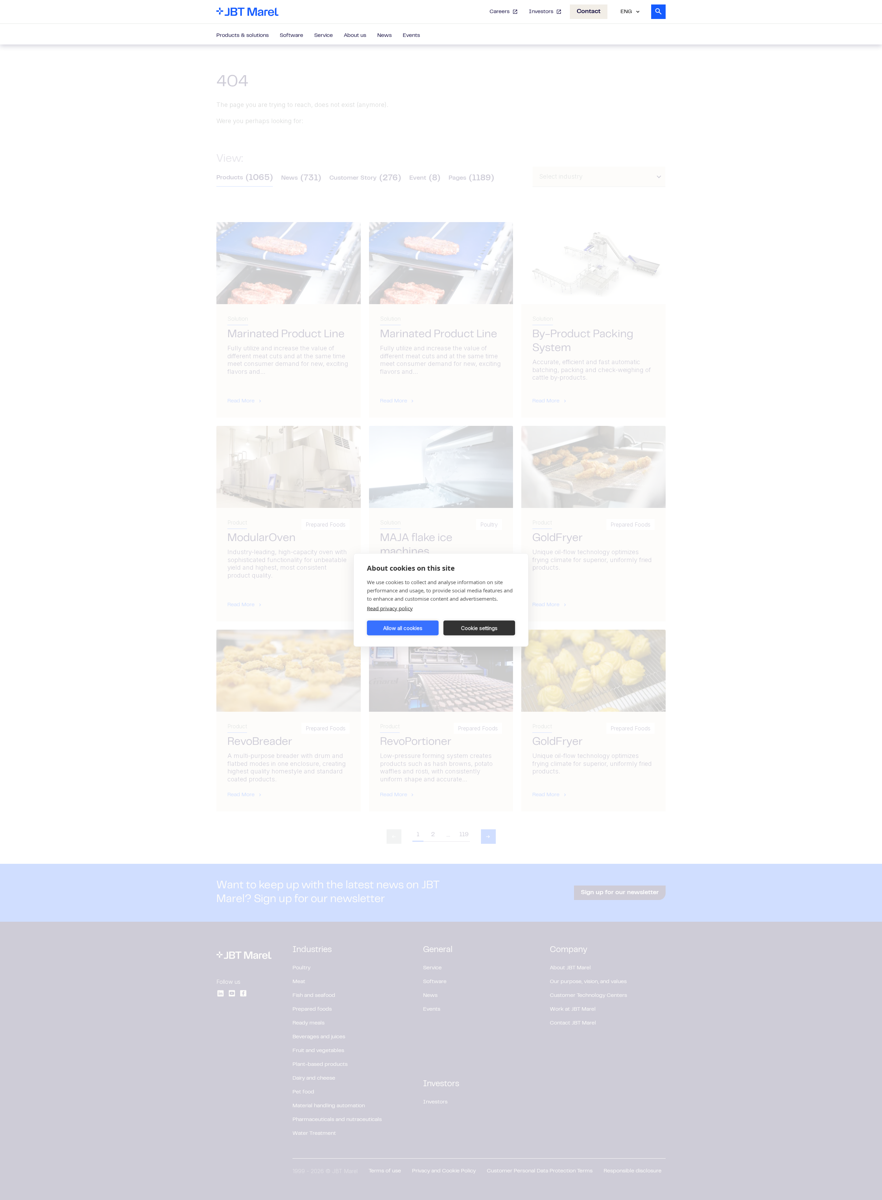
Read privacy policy (390, 608)
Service (323, 35)
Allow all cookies (402, 627)
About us (355, 35)
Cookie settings (479, 627)
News (384, 35)
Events (411, 35)
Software (291, 35)
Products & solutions (242, 35)
